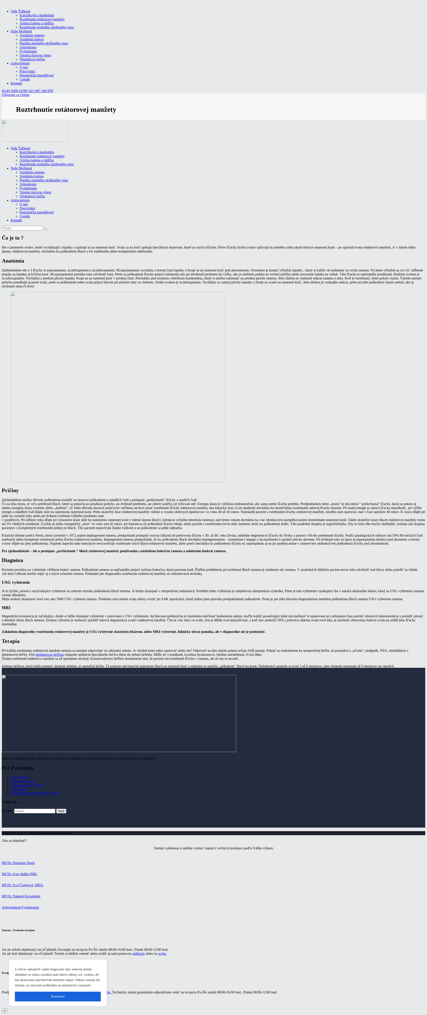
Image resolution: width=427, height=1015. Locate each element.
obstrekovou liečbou (49, 654)
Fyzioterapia (19, 777)
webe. (162, 953)
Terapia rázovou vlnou (26, 785)
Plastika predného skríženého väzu (35, 793)
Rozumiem (58, 996)
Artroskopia (19, 789)
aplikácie (138, 953)
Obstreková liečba (23, 781)
